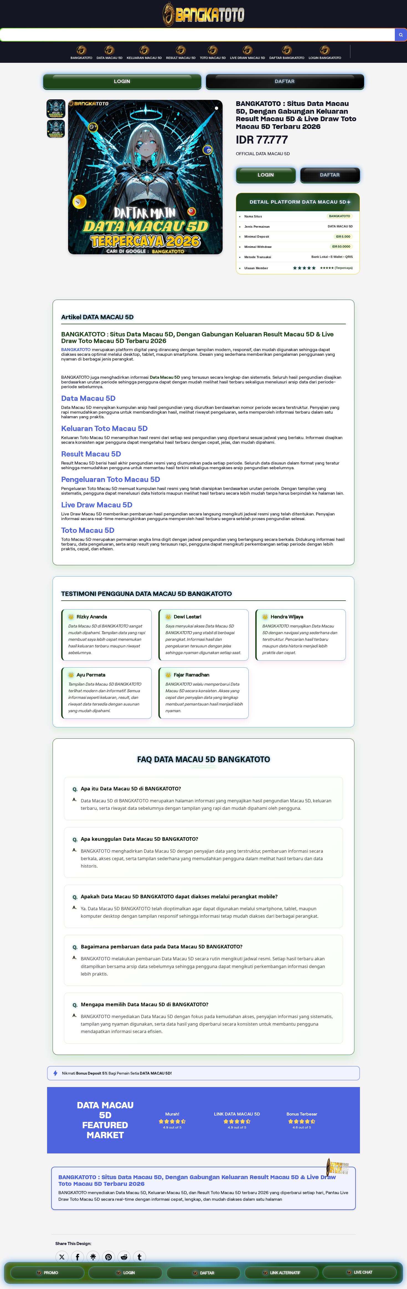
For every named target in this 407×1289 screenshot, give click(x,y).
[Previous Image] (72, 178)
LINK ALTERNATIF (285, 1271)
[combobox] (197, 34)
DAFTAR (285, 81)
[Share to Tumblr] (139, 1256)
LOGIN (122, 81)
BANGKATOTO (76, 349)
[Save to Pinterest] (108, 1256)
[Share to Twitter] (62, 1256)
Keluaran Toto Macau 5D (104, 428)
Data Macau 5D (88, 398)
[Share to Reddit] (124, 1256)
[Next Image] (218, 178)
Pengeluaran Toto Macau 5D (110, 479)
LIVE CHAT (363, 1271)
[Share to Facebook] (77, 1256)
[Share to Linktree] (93, 1256)
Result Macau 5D (91, 454)
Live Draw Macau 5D (96, 504)
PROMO (51, 1273)
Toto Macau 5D (87, 530)
